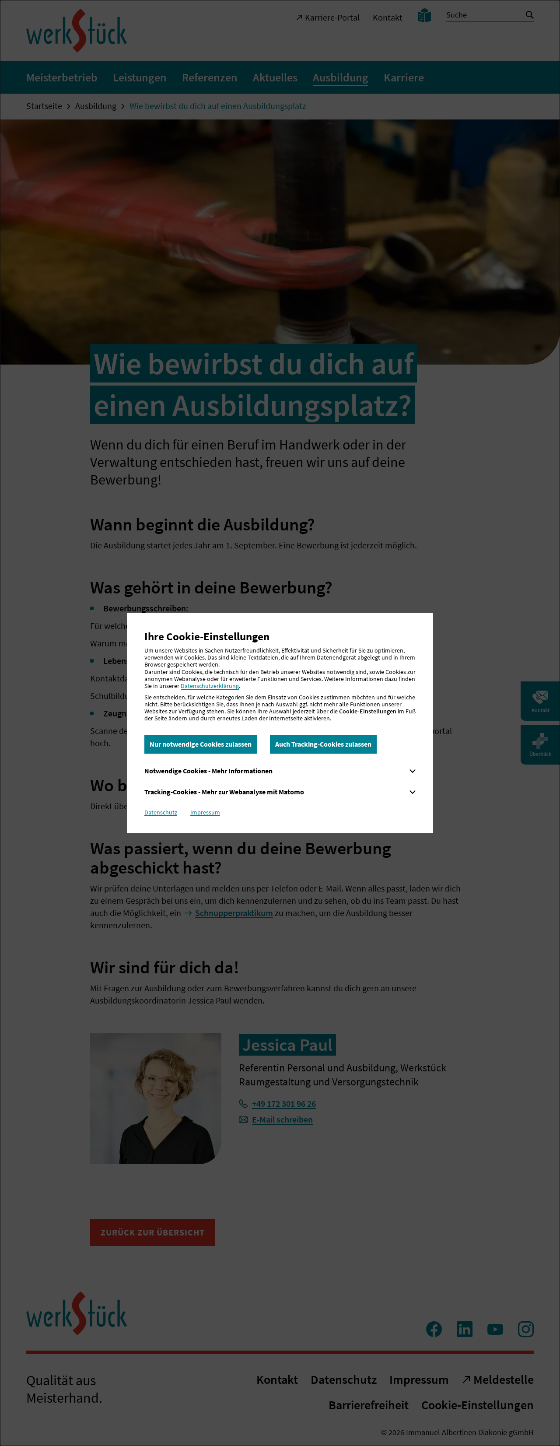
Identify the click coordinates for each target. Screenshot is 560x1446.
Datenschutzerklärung (210, 686)
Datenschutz (160, 812)
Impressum (205, 812)
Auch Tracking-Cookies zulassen (323, 744)
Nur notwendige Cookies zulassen (201, 744)
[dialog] (280, 723)
